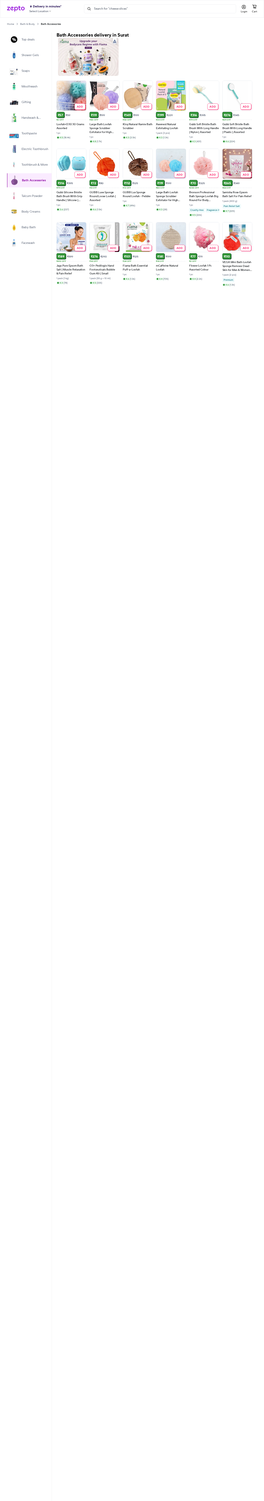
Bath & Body (27, 24)
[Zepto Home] (16, 9)
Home (10, 24)
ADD (80, 106)
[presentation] (17, 23)
